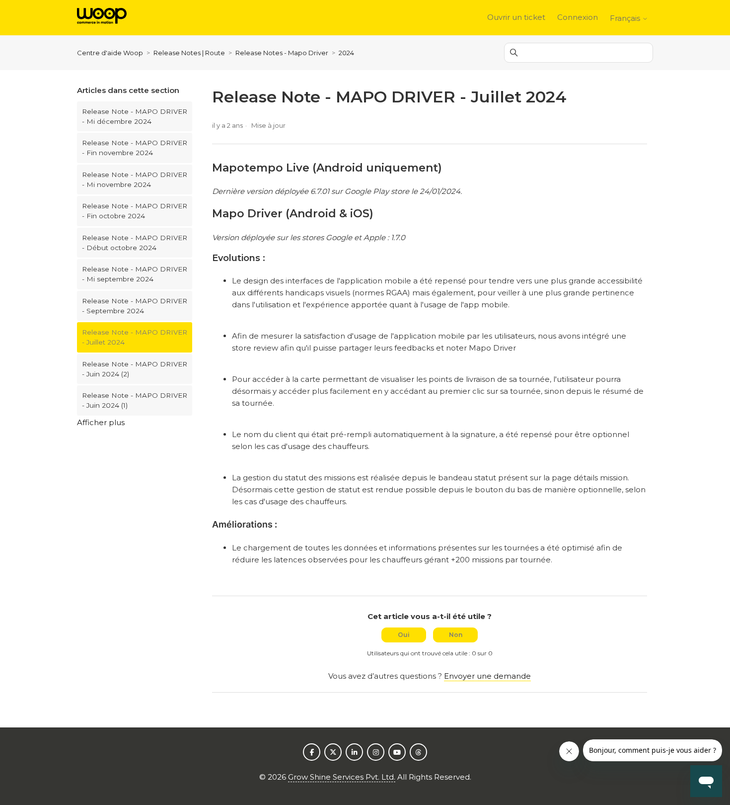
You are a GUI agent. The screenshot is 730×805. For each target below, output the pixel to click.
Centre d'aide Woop (111, 53)
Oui (404, 634)
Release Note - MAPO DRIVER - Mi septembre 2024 (134, 274)
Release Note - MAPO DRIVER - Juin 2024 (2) (134, 369)
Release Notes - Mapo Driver (281, 53)
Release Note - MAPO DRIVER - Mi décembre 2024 (134, 116)
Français (626, 18)
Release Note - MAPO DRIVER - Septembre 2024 (134, 306)
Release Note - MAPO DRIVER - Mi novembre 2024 (134, 179)
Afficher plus (101, 422)
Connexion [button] (577, 17)
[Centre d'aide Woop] (102, 17)
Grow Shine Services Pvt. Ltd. (341, 777)
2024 (346, 53)
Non (455, 634)
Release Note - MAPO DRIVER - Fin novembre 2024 (134, 148)
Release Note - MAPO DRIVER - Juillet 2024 (134, 337)
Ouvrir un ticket (516, 17)
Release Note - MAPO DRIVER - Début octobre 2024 (134, 243)
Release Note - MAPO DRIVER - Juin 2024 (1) (134, 400)
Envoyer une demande (487, 676)
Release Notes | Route (189, 53)
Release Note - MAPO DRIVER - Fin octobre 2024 (134, 211)
